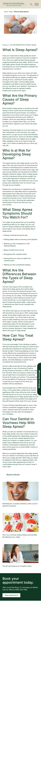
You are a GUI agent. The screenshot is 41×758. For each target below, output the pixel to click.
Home (6, 11)
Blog (10, 11)
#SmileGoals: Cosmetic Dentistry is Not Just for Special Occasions (20, 505)
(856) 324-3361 (21, 590)
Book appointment (11, 595)
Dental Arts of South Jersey (26, 45)
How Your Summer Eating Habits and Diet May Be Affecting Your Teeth (19, 536)
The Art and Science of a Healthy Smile (16, 566)
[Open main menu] (37, 4)
